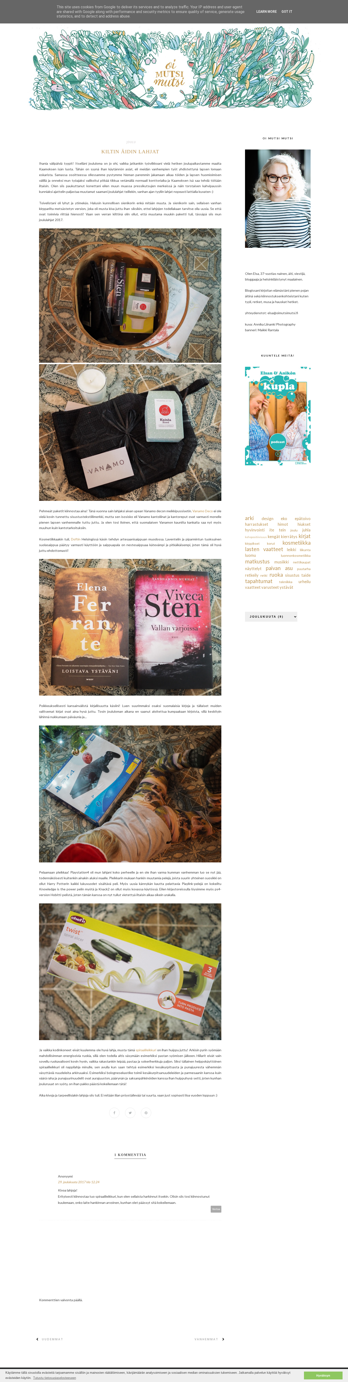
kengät (274, 536)
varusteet (270, 587)
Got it (286, 12)
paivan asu (279, 568)
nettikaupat (302, 562)
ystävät (286, 587)
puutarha (304, 569)
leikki (291, 549)
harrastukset (256, 524)
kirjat (305, 536)
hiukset (304, 524)
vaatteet (253, 587)
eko (284, 518)
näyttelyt (253, 568)
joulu (131, 142)
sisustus (292, 575)
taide (306, 575)
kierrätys (289, 536)
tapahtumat (258, 581)
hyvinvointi (255, 529)
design (267, 518)
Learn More (266, 12)
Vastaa (216, 1208)
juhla (306, 529)
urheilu (305, 581)
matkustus (257, 561)
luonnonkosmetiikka (296, 555)
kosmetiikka (296, 542)
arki (249, 518)
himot (283, 524)
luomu (250, 555)
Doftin (75, 539)
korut (271, 543)
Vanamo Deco (202, 511)
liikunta (305, 550)
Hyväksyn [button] (323, 1375)
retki (263, 575)
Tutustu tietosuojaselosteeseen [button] (54, 1378)
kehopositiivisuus (256, 537)
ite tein (277, 529)
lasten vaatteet (264, 549)
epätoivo (303, 518)
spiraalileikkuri (146, 1050)
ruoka (276, 574)
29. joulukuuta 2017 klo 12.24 (78, 1182)
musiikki (281, 561)
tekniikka (285, 582)
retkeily (252, 575)
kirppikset (252, 543)
